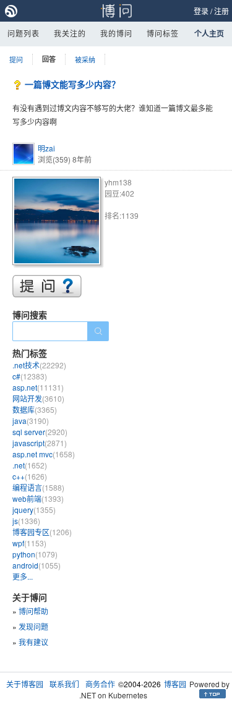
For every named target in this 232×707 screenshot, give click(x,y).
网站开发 (38, 398)
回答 (49, 59)
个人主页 (209, 33)
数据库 (34, 409)
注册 (221, 11)
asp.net (38, 387)
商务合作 (100, 684)
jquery (34, 509)
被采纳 (85, 59)
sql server (39, 431)
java (30, 420)
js (26, 520)
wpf (29, 543)
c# (29, 376)
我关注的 (70, 33)
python (35, 554)
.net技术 (39, 365)
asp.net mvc (43, 454)
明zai (46, 148)
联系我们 (64, 684)
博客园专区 (42, 532)
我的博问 (116, 33)
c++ (29, 476)
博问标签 (163, 33)
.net (29, 465)
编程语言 (38, 487)
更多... (22, 576)
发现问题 (33, 626)
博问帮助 (33, 611)
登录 (201, 11)
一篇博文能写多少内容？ (72, 84)
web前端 (38, 498)
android (36, 565)
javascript (39, 443)
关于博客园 (24, 684)
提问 (16, 59)
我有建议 (33, 642)
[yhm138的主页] (58, 223)
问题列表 (23, 33)
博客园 (175, 684)
